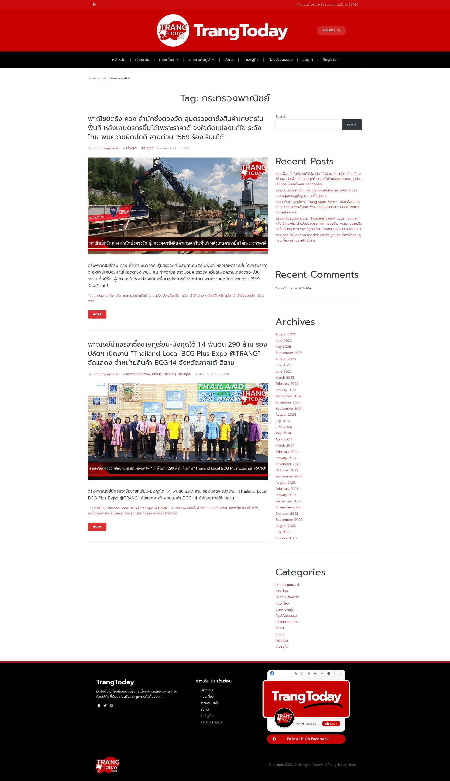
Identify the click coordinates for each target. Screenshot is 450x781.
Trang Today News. (342, 765)
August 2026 (285, 334)
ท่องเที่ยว (166, 59)
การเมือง (281, 591)
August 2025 (285, 359)
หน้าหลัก (118, 59)
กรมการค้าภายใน (109, 295)
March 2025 (284, 377)
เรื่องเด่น (142, 59)
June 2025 (283, 371)
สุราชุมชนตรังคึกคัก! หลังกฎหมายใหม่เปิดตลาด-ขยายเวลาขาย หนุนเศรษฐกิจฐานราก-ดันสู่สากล (316, 193)
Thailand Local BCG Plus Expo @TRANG (137, 508)
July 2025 (282, 365)
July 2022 (282, 532)
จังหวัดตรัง (171, 295)
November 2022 (287, 507)
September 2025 (288, 352)
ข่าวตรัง (155, 295)
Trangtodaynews (106, 148)
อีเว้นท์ (156, 374)
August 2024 (285, 414)
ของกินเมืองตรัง (138, 374)
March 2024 (284, 445)
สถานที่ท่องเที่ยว (287, 622)
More (97, 314)
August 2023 (285, 482)
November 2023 (287, 464)
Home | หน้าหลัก (97, 79)
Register (330, 59)
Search (280, 116)
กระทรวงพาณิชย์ (135, 295)
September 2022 (288, 519)
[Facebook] (94, 4)
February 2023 (286, 488)
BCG (100, 508)
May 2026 (283, 346)
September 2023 (288, 476)
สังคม (229, 59)
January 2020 (286, 538)
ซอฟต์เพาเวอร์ (239, 508)
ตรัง (184, 295)
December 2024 (288, 396)
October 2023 (286, 470)
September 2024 (289, 408)
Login (308, 59)
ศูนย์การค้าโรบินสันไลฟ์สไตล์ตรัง (111, 513)
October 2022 (286, 513)
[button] (331, 30)
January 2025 (285, 390)
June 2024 (283, 427)
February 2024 (287, 451)
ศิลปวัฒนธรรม (281, 59)
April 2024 (283, 439)
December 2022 (288, 501)
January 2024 (285, 457)
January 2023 (285, 494)
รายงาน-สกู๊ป (199, 59)
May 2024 (283, 433)
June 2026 (283, 340)
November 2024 (288, 402)
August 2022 (285, 525)
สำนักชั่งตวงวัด (244, 295)
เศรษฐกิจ (251, 59)
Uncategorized (287, 584)
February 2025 (286, 383)
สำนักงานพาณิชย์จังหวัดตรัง (210, 295)
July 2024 (282, 420)
